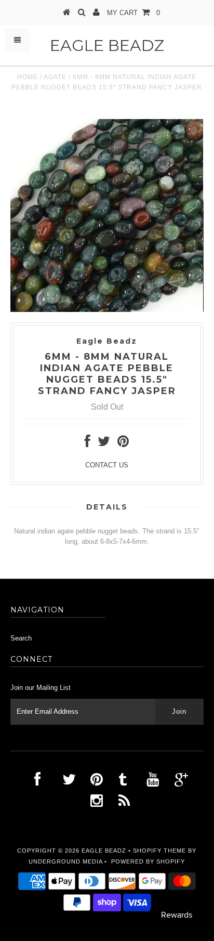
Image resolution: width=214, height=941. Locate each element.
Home (27, 77)
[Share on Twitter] (104, 444)
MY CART (133, 13)
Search (21, 638)
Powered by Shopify (148, 861)
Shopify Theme (159, 850)
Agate (55, 77)
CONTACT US (106, 465)
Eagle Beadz (107, 45)
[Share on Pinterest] (123, 444)
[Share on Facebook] (87, 444)
